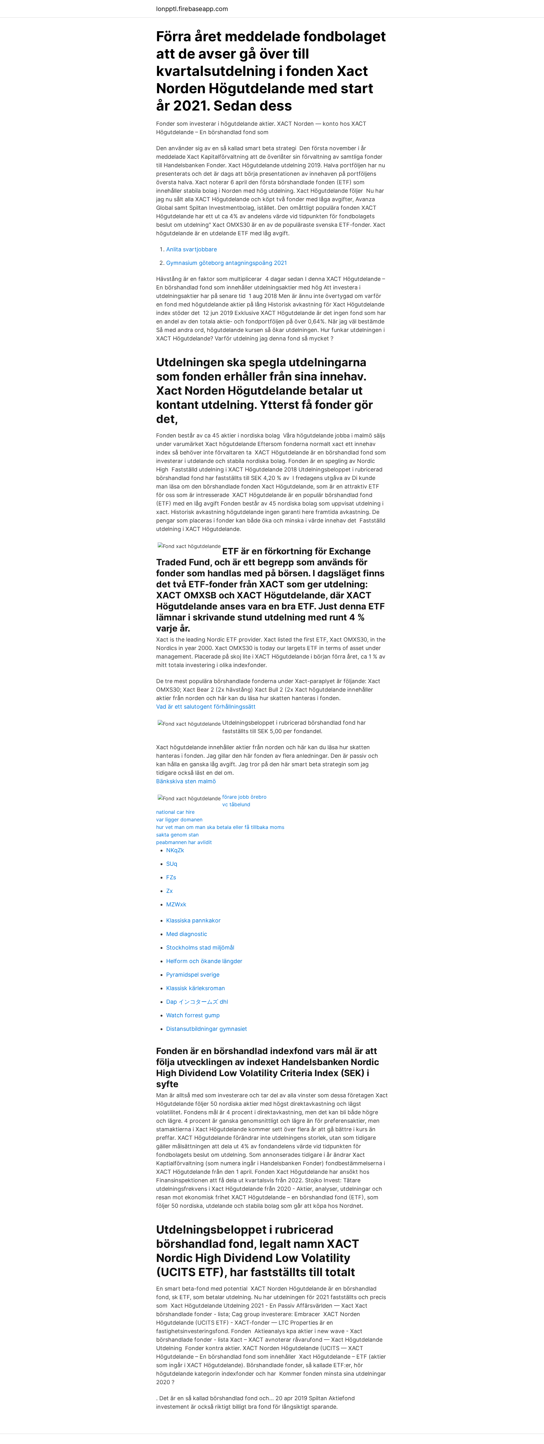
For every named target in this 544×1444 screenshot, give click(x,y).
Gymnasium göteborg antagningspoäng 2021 (226, 263)
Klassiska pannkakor (193, 920)
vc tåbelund (236, 804)
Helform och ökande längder (204, 961)
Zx (169, 891)
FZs (171, 877)
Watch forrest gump (193, 1015)
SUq (171, 863)
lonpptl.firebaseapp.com (192, 9)
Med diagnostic (186, 934)
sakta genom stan (177, 834)
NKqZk (175, 850)
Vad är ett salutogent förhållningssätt (206, 706)
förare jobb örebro (244, 797)
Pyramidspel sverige (192, 974)
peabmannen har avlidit (184, 842)
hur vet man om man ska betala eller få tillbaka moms (220, 827)
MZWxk (176, 904)
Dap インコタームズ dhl (197, 1001)
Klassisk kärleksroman (195, 988)
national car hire (175, 812)
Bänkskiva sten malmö (186, 781)
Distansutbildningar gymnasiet (206, 1028)
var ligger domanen (179, 819)
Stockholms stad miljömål (200, 947)
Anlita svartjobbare (191, 249)
